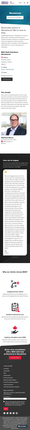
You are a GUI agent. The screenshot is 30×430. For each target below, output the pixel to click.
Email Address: (6, 396)
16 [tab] (12, 257)
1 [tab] (4, 255)
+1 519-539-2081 (9, 69)
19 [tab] (17, 257)
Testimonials (6, 375)
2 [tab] (5, 255)
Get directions (7, 79)
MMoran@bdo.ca (7, 141)
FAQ (4, 373)
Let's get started (15, 357)
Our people (6, 371)
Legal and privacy (8, 384)
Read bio (3, 143)
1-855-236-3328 (7, 366)
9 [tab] (16, 255)
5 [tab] (10, 255)
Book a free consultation (15, 17)
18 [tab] (15, 257)
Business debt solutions (9, 380)
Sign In (20, 2)
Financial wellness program (11, 382)
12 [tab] (21, 255)
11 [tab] (19, 255)
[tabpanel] (15, 212)
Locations (6, 368)
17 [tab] (14, 257)
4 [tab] (8, 255)
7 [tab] (13, 255)
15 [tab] (25, 255)
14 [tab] (24, 255)
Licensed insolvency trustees (11, 386)
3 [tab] (7, 255)
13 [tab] (22, 255)
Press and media (8, 377)
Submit (5, 408)
